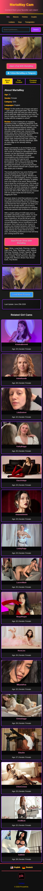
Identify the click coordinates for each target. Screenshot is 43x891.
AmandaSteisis (22, 514)
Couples (34, 17)
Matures (15, 17)
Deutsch (29, 867)
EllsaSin (21, 753)
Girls (7, 17)
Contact (21, 883)
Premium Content (33, 81)
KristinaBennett (21, 344)
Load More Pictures (21, 294)
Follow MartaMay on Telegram (23, 73)
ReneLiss (21, 651)
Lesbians (12, 22)
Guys (20, 22)
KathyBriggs (21, 446)
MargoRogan (21, 617)
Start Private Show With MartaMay (21, 242)
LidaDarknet (21, 412)
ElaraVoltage (21, 480)
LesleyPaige (21, 548)
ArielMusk (21, 821)
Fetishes (25, 17)
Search (36, 29)
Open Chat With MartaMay (21, 66)
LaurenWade (21, 582)
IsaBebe (21, 855)
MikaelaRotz (21, 685)
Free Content (19, 81)
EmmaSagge (21, 719)
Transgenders (29, 22)
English (17, 867)
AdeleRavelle (21, 378)
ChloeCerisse (21, 787)
